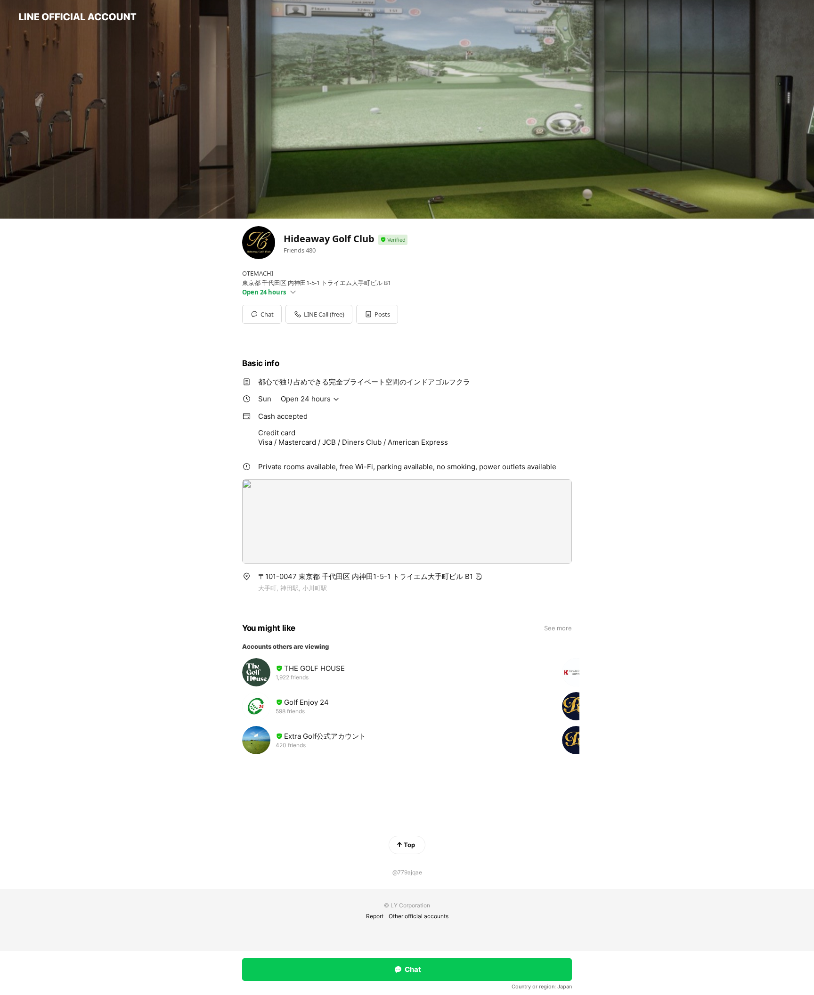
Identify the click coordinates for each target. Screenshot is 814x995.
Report (374, 916)
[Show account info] (392, 240)
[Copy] (478, 576)
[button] (377, 314)
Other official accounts (418, 916)
